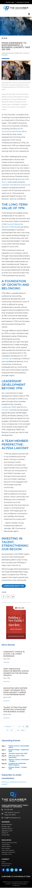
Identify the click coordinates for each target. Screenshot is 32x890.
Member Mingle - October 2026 (18, 768)
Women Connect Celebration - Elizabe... (19, 760)
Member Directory (7, 828)
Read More (6, 662)
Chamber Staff (5, 865)
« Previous (7, 726)
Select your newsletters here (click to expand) (14, 783)
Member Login (10, 2)
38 (11, 730)
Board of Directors (7, 863)
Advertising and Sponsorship (9, 842)
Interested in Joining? (22, 2)
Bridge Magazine (6, 846)
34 (19, 726)
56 (18, 730)
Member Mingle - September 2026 (19, 750)
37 (7, 730)
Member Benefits (7, 824)
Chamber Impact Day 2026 (18, 753)
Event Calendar (6, 848)
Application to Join (7, 831)
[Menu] (29, 14)
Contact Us (5, 833)
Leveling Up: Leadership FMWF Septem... (17, 764)
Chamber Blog (6, 844)
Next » (23, 730)
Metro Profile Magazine (8, 850)
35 (23, 726)
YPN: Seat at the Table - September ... (17, 756)
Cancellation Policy (7, 854)
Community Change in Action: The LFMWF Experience (14, 654)
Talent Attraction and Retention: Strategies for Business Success (15, 709)
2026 (26, 416)
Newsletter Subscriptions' (8, 852)
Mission (3, 861)
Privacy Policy (6, 835)
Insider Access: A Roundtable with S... (19, 746)
